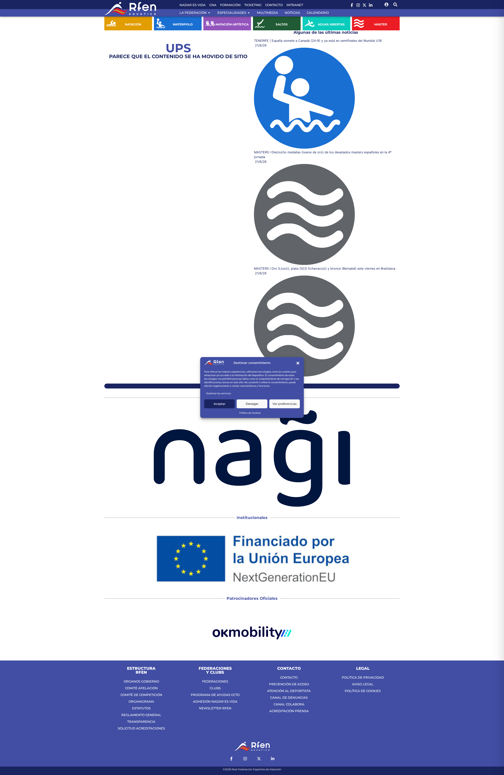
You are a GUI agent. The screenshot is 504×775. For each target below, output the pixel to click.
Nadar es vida (193, 5)
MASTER (380, 24)
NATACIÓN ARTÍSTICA (232, 24)
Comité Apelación (141, 688)
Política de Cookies (250, 413)
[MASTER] (359, 23)
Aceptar (219, 404)
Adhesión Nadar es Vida (215, 701)
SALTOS (282, 24)
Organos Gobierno (141, 681)
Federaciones (215, 681)
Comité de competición (141, 695)
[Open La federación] (209, 12)
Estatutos (141, 708)
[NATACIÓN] (111, 23)
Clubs (215, 688)
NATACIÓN (133, 24)
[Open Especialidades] (248, 12)
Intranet (294, 5)
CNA (212, 5)
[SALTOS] (260, 23)
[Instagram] (358, 5)
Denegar (252, 404)
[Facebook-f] (352, 5)
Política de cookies (363, 691)
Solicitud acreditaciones (141, 728)
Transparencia (141, 722)
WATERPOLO (182, 24)
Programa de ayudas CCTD (215, 695)
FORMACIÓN (230, 5)
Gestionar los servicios (218, 393)
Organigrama (141, 701)
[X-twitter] (364, 5)
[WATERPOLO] (161, 23)
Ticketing (252, 5)
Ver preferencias (284, 404)
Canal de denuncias (289, 698)
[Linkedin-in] (371, 5)
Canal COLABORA (289, 704)
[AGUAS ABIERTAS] (309, 23)
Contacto (274, 5)
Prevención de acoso (289, 684)
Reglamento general (141, 715)
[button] (298, 363)
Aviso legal (362, 684)
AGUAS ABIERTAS (331, 24)
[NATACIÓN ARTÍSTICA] (210, 23)
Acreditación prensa (289, 711)
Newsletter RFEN (215, 708)
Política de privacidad (363, 677)
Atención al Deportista (289, 691)
